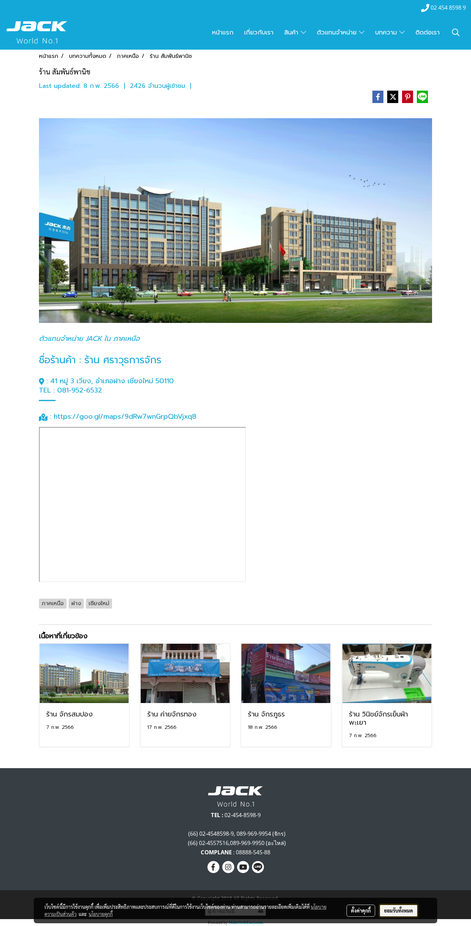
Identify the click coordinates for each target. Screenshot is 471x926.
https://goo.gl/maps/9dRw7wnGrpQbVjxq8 (126, 416)
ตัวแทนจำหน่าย (338, 32)
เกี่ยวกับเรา (258, 32)
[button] (455, 32)
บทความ (387, 32)
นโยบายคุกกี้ (101, 914)
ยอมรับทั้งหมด (398, 910)
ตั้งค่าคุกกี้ (361, 910)
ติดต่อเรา (427, 32)
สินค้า (292, 32)
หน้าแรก (222, 32)
